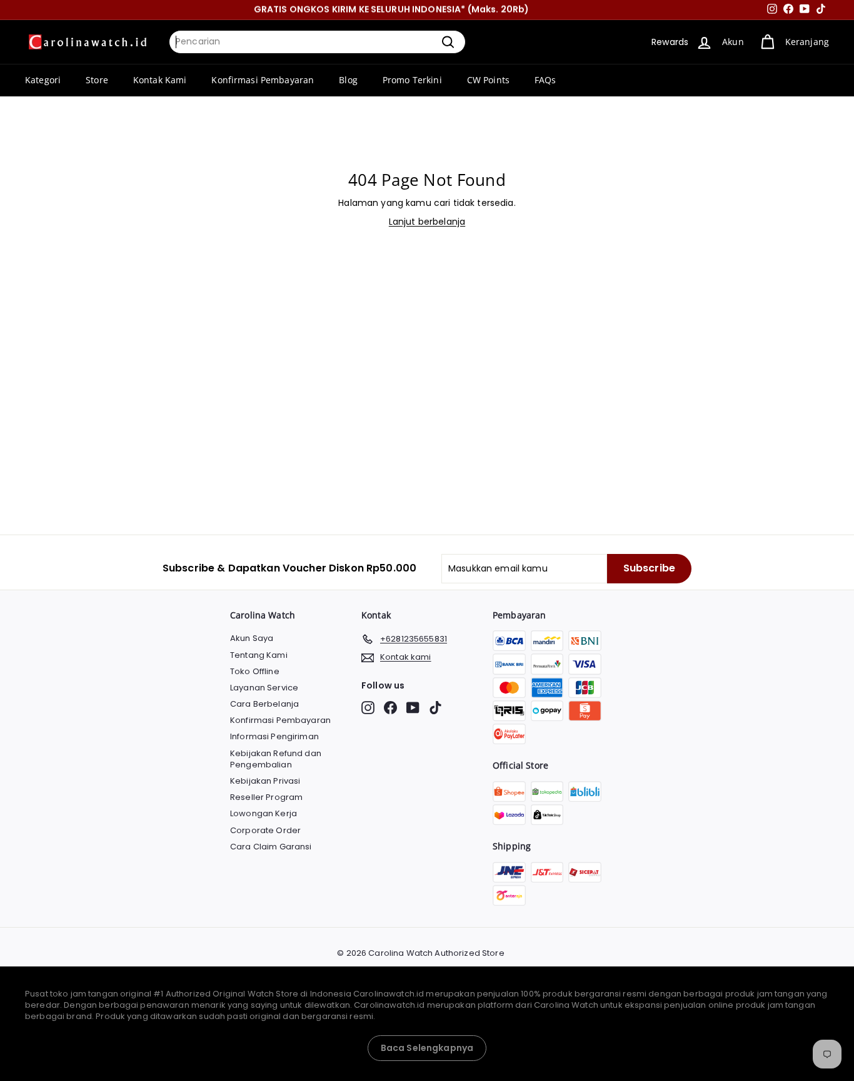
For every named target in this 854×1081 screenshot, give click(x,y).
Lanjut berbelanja (427, 221)
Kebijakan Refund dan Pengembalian (275, 759)
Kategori (43, 80)
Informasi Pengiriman (274, 736)
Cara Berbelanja (264, 704)
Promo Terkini (412, 80)
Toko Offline (254, 671)
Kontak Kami (160, 80)
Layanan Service (264, 688)
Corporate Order (265, 830)
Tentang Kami (259, 655)
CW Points (488, 80)
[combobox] (317, 42)
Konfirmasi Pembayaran (262, 80)
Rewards (669, 42)
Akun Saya (251, 638)
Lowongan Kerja (263, 813)
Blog (348, 80)
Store (97, 80)
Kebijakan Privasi (265, 781)
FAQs (545, 80)
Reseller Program (266, 797)
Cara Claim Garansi (271, 847)
